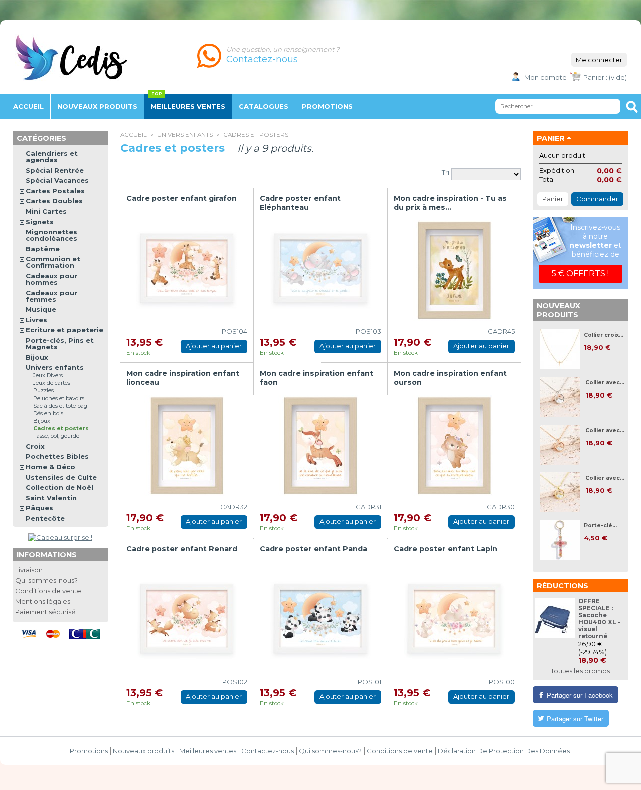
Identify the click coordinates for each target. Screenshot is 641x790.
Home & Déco (50, 467)
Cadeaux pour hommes (51, 279)
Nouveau (97, 106)
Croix (35, 446)
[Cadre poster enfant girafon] (186, 270)
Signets (40, 222)
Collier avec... (604, 382)
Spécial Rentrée (55, 170)
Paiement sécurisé (45, 612)
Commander (597, 199)
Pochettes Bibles (57, 456)
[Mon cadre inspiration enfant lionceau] (186, 445)
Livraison (29, 570)
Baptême (43, 249)
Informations (47, 554)
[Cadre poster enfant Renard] (186, 620)
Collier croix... (603, 335)
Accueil (28, 106)
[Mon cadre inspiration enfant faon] (320, 445)
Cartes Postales (55, 191)
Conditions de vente (48, 591)
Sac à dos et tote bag (60, 405)
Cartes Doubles (54, 201)
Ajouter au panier (214, 346)
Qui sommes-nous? (46, 580)
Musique (41, 309)
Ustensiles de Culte (61, 477)
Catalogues (263, 106)
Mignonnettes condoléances (51, 235)
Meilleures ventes (188, 106)
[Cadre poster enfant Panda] (320, 620)
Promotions (89, 751)
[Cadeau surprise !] (60, 537)
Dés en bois (48, 413)
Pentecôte (45, 518)
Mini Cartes (46, 211)
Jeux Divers (48, 375)
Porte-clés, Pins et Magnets (60, 343)
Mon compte (545, 77)
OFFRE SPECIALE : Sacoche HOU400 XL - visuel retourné (599, 619)
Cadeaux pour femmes (51, 296)
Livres (36, 320)
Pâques (39, 508)
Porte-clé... (600, 525)
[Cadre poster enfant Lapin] (454, 620)
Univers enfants (185, 134)
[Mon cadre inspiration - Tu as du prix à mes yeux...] (454, 270)
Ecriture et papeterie (64, 330)
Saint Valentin (51, 498)
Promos (327, 106)
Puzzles (43, 390)
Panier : (595, 77)
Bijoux (37, 357)
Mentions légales (42, 601)
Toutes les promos (580, 671)
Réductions (562, 585)
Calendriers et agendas (52, 156)
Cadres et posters (61, 428)
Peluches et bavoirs (58, 398)
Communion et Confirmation (53, 262)
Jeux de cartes (51, 382)
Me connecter (599, 60)
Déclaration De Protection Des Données (504, 751)
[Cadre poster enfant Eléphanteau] (320, 270)
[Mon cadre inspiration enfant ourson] (454, 445)
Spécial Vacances (57, 180)
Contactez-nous (267, 751)
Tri (445, 172)
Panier (551, 138)
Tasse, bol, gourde (56, 435)
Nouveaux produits (558, 310)
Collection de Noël (59, 487)
